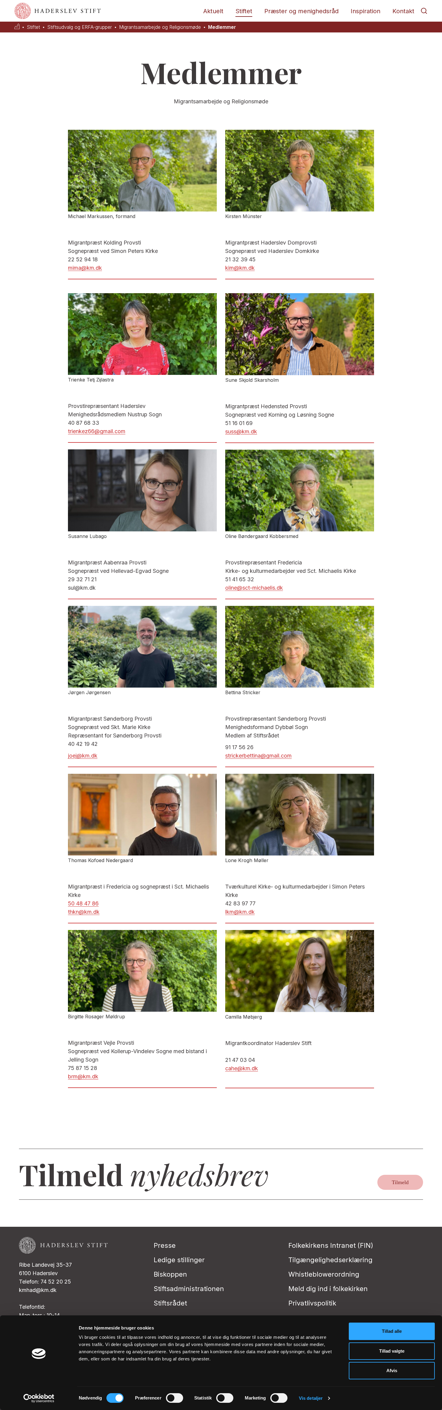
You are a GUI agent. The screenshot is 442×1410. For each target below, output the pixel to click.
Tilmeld (400, 1182)
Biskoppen (170, 1274)
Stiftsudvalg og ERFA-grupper (79, 27)
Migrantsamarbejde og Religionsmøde (160, 27)
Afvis (391, 1370)
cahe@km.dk (241, 1068)
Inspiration (365, 11)
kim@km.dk (240, 268)
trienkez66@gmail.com (96, 431)
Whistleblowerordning (323, 1274)
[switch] (174, 1398)
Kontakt (403, 11)
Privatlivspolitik (312, 1303)
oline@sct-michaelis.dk (254, 588)
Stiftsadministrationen (189, 1288)
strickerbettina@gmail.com (258, 755)
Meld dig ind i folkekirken (328, 1288)
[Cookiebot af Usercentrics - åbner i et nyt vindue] (39, 1398)
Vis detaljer (311, 1398)
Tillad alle (392, 1331)
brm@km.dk (83, 1076)
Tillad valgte (391, 1351)
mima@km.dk (85, 268)
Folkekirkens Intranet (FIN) (330, 1245)
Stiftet (243, 11)
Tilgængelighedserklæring (330, 1259)
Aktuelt (213, 11)
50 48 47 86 (83, 903)
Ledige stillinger (179, 1259)
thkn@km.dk (84, 912)
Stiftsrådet (170, 1303)
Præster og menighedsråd (301, 11)
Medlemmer (222, 27)
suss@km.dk (241, 431)
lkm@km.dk (240, 912)
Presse (165, 1245)
